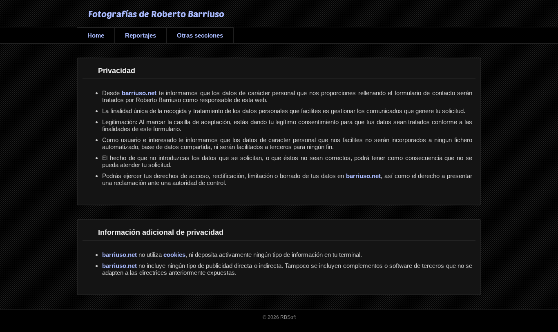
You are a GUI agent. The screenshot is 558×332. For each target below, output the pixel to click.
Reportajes (140, 35)
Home (95, 35)
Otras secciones (200, 35)
